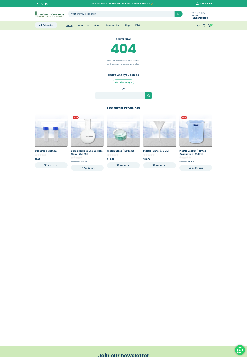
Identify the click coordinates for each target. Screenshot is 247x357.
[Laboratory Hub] (49, 14)
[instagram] (41, 3)
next (216, 142)
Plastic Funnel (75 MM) (156, 151)
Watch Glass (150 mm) (120, 151)
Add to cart (53, 165)
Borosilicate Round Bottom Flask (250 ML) (86, 152)
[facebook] (37, 3)
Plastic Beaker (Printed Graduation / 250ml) (192, 152)
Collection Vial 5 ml (46, 151)
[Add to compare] (63, 124)
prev (31, 142)
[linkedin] (46, 3)
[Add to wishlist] (63, 119)
